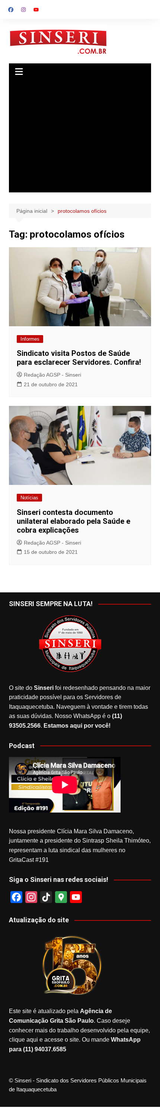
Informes (29, 339)
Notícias (29, 497)
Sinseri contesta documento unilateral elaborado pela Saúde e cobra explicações (73, 521)
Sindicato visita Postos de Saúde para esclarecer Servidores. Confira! (79, 358)
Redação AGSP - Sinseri (52, 375)
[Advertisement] (80, 137)
